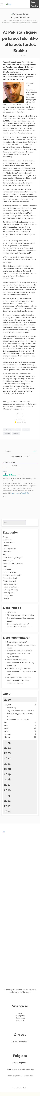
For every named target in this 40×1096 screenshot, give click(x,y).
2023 (7, 753)
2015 (7, 795)
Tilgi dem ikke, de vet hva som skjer (20, 615)
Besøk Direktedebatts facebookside (20, 1069)
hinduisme (7, 552)
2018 (7, 779)
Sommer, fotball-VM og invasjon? (19, 627)
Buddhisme (7, 540)
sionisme (15, 433)
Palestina (7, 433)
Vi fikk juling (11, 612)
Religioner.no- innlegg (20, 17)
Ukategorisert (8, 596)
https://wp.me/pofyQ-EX (19, 493)
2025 (7, 742)
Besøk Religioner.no (20, 1063)
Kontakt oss (20, 1018)
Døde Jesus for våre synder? (18, 624)
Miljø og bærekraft (10, 578)
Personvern (20, 1021)
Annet (16, 55)
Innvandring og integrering (13, 563)
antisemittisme (9, 430)
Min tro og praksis (9, 581)
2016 (7, 790)
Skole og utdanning (10, 590)
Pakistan (26, 430)
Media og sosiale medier (12, 575)
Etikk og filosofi (8, 543)
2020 (7, 769)
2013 (7, 806)
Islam (5, 566)
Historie (6, 555)
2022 (7, 758)
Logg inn (34, 2)
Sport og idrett (8, 593)
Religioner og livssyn (11, 587)
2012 (7, 811)
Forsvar (6, 546)
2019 (7, 774)
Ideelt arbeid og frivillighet (13, 558)
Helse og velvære (9, 549)
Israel (18, 430)
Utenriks (6, 599)
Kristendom (7, 569)
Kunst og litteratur (10, 572)
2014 (7, 800)
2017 (7, 784)
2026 (7, 699)
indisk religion (8, 560)
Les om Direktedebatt (20, 1042)
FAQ (20, 1013)
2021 (7, 763)
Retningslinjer (20, 1016)
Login (35, 451)
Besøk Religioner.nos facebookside (20, 1076)
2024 (7, 747)
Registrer (34, 6)
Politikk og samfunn (10, 584)
